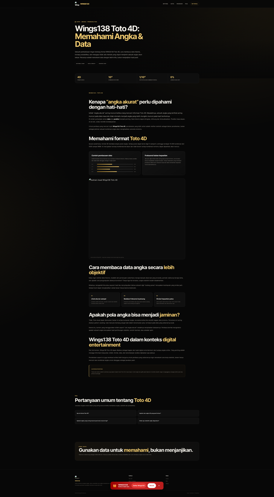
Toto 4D (130, 478)
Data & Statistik (132, 481)
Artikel (165, 3)
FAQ (186, 3)
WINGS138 (110, 52)
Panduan (180, 3)
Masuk (152, 485)
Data (172, 3)
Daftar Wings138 (139, 485)
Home (167, 478)
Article (167, 483)
